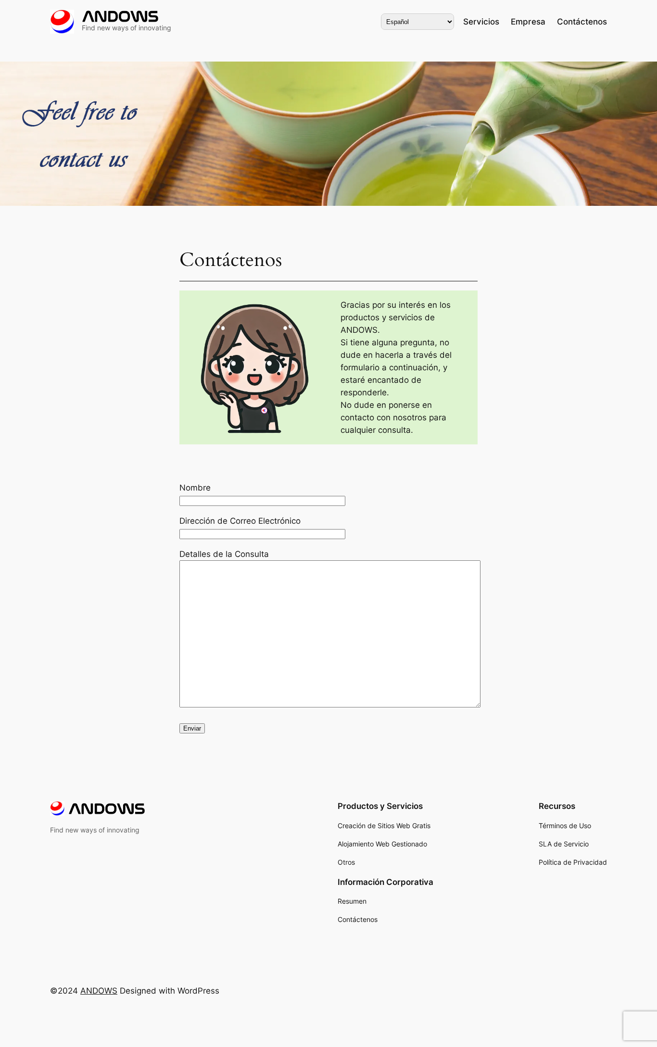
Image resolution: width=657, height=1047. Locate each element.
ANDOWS (98, 991)
